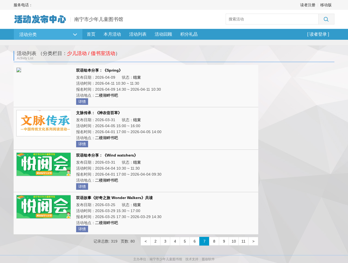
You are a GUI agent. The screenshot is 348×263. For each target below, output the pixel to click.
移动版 (326, 5)
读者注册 (307, 5)
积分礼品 (189, 34)
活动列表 (138, 34)
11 (243, 241)
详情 (82, 101)
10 (234, 241)
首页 (91, 34)
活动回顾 (163, 34)
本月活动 (112, 34)
